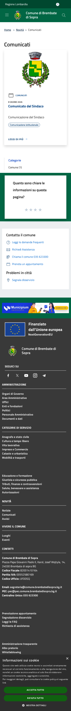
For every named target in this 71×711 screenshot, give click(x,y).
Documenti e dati (12, 419)
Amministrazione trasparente (19, 644)
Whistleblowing (11, 652)
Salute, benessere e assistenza (20, 488)
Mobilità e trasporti (14, 458)
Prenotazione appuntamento (19, 613)
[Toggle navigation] (7, 15)
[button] (35, 705)
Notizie (6, 510)
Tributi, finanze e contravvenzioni (22, 484)
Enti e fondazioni (12, 406)
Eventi (6, 540)
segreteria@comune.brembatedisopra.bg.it (36, 587)
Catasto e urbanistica (15, 453)
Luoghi (6, 535)
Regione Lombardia (16, 4)
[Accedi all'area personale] (57, 4)
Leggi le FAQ (9, 622)
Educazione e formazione (17, 476)
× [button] (67, 658)
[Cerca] (64, 15)
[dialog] (35, 683)
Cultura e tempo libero (15, 441)
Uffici (5, 402)
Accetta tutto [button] (35, 689)
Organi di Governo (13, 394)
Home (7, 30)
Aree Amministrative (14, 398)
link (4, 682)
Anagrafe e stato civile (15, 437)
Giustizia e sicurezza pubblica (19, 480)
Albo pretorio (10, 648)
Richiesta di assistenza (15, 626)
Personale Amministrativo (17, 414)
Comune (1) (15, 167)
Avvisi (5, 519)
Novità (20, 30)
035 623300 (30, 595)
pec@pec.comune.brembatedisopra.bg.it (32, 591)
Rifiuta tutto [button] (35, 698)
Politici (6, 410)
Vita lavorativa (10, 445)
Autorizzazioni (10, 492)
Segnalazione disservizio (17, 617)
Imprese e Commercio (15, 449)
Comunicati (21, 95)
